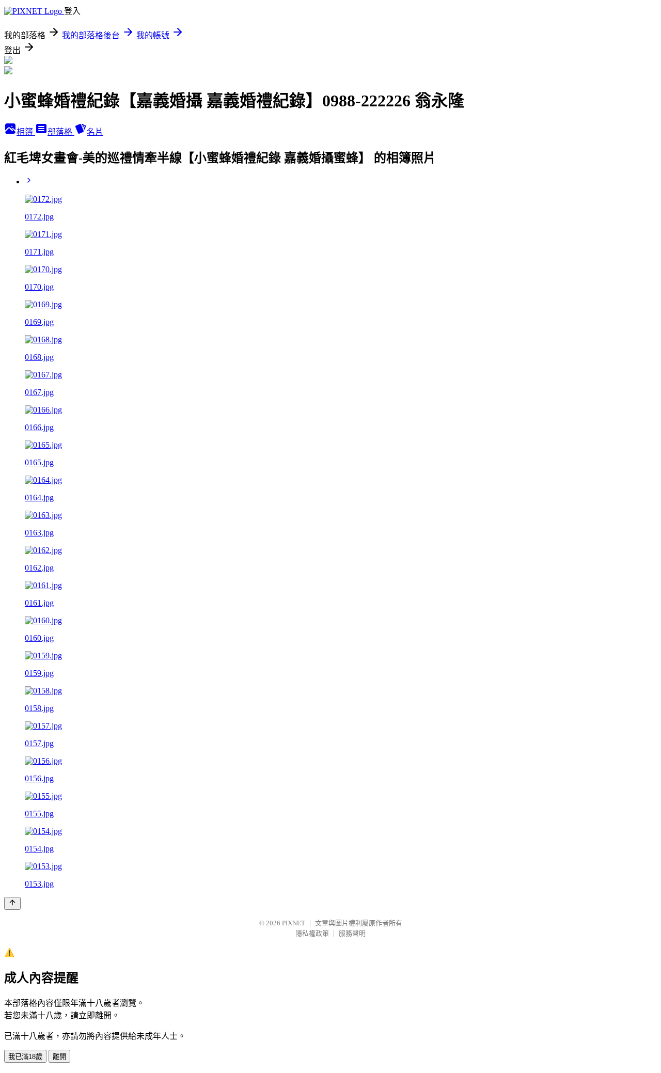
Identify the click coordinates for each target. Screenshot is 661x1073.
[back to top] (12, 903)
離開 (59, 1057)
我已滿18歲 (25, 1057)
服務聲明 (352, 933)
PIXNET (293, 923)
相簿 (26, 132)
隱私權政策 (312, 933)
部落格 (61, 132)
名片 (95, 132)
